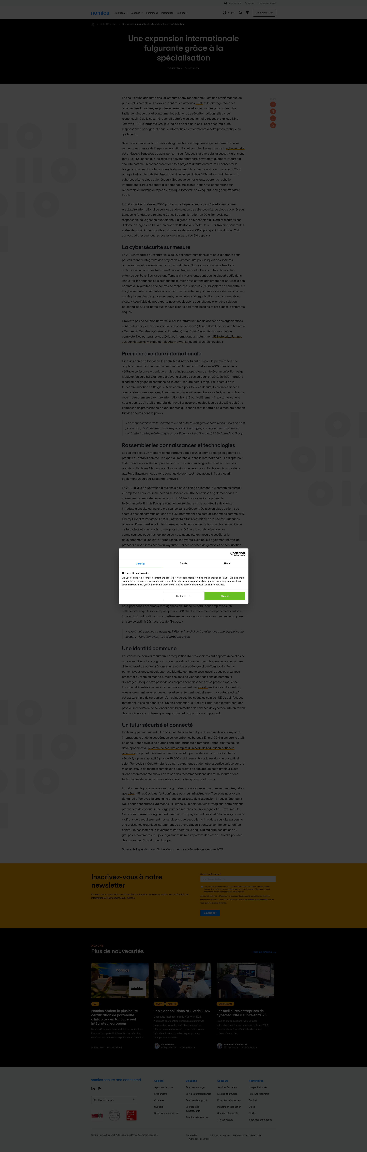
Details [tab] (183, 563)
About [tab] (227, 563)
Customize (181, 596)
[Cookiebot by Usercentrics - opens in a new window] (232, 554)
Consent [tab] (140, 563)
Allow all (224, 596)
